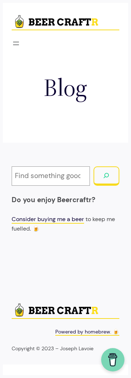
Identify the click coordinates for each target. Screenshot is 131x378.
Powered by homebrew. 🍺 (87, 331)
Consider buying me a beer (48, 219)
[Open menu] (16, 43)
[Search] (106, 176)
